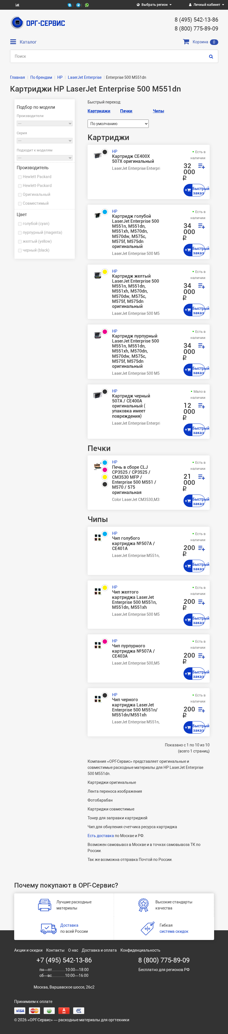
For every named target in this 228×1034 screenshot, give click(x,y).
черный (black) (36, 250)
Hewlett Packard (37, 176)
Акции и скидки (28, 950)
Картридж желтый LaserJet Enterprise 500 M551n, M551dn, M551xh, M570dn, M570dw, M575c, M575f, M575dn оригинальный (135, 291)
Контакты (55, 950)
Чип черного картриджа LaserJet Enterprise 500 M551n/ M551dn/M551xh (135, 707)
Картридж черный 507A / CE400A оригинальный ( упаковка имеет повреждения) (131, 406)
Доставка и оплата (99, 950)
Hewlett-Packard (37, 185)
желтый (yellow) (37, 241)
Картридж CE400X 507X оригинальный (133, 159)
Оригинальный (36, 194)
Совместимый (36, 203)
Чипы (158, 110)
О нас (73, 950)
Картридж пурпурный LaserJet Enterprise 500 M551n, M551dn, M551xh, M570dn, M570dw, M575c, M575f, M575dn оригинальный (135, 351)
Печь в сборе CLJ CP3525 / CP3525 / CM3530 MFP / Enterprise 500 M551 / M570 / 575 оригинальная (134, 480)
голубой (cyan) (36, 223)
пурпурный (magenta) (42, 232)
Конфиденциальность (140, 950)
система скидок (174, 931)
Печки (126, 110)
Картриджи (99, 110)
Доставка (69, 925)
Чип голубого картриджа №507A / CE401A (133, 543)
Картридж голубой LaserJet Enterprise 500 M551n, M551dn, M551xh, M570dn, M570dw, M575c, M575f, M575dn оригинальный (135, 231)
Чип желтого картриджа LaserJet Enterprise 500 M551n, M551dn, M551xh (134, 600)
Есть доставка (101, 835)
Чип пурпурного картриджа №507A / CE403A (133, 650)
